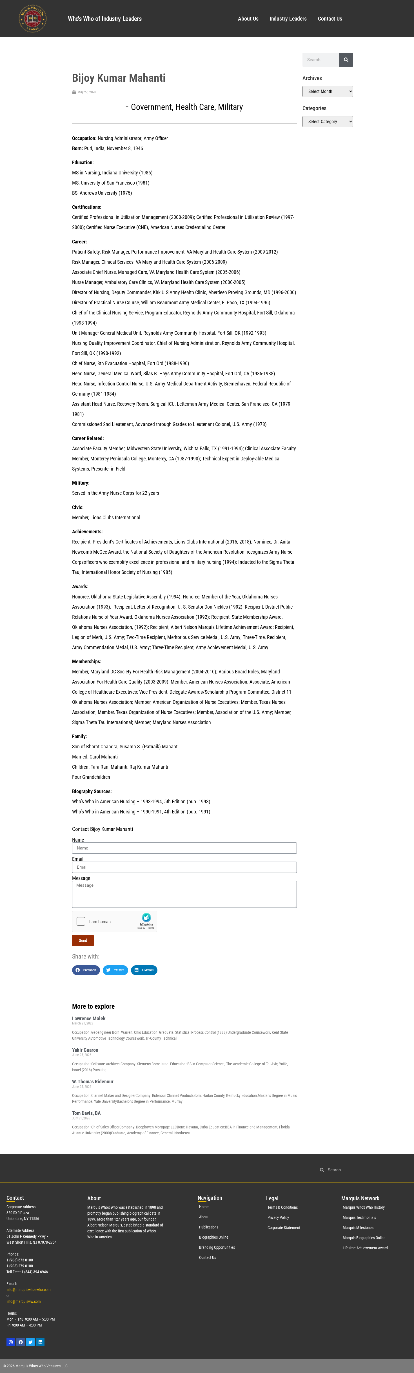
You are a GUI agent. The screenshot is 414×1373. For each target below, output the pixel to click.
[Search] (346, 60)
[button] (86, 970)
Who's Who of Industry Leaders (104, 19)
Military (230, 107)
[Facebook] (20, 1342)
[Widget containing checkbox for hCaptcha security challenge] (114, 921)
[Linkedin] (40, 1342)
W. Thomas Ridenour (92, 1081)
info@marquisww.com (23, 1301)
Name (78, 839)
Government (151, 107)
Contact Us (330, 18)
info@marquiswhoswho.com (28, 1289)
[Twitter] (30, 1342)
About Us (248, 18)
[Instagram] (10, 1342)
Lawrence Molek (89, 1018)
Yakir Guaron (85, 1050)
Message (81, 878)
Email (77, 859)
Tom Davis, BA (86, 1113)
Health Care (194, 107)
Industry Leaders (288, 18)
